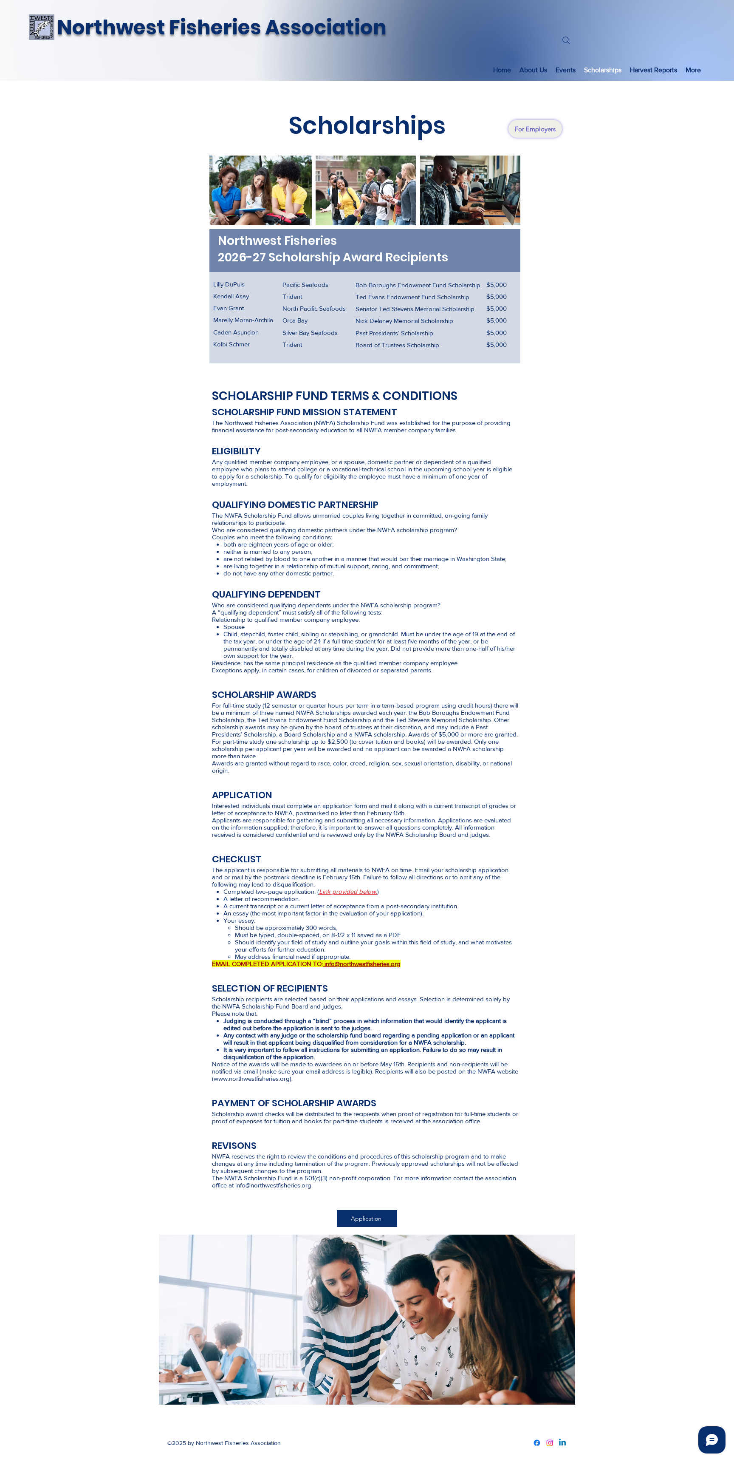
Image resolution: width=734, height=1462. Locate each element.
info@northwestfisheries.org (362, 963)
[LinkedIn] (562, 1443)
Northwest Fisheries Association (222, 27)
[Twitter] (549, 1443)
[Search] (566, 40)
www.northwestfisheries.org (252, 1078)
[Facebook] (537, 1443)
